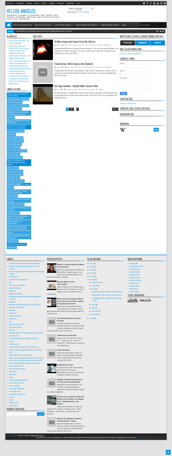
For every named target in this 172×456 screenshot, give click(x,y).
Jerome (58, 45)
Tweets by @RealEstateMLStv (131, 54)
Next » (115, 109)
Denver (36, 3)
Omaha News (135, 275)
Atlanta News (134, 292)
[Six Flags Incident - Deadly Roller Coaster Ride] (43, 94)
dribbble (161, 3)
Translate (85, 12)
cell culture (11, 134)
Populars (127, 42)
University (60, 3)
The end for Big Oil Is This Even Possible (23, 339)
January (95, 314)
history (19, 144)
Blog (124, 25)
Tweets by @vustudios (128, 103)
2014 (92, 280)
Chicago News (135, 278)
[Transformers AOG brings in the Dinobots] (43, 72)
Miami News (134, 289)
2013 (92, 318)
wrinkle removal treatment (16, 244)
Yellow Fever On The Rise (66, 335)
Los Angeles (20, 3)
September (96, 282)
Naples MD (134, 263)
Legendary (11, 154)
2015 (92, 276)
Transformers (19, 204)
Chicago (29, 3)
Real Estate (70, 3)
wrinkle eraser (12, 241)
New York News (135, 280)
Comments (142, 42)
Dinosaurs (11, 144)
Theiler (9, 204)
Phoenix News (135, 269)
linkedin (158, 3)
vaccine (10, 213)
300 (8, 99)
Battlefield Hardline (14, 109)
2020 (92, 267)
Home (8, 25)
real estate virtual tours (15, 181)
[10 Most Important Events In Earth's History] (43, 50)
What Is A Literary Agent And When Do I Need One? (17, 217)
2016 (92, 273)
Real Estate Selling (43, 25)
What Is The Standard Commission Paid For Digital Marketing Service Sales (47, 31)
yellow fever (11, 248)
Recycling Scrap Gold (22, 25)
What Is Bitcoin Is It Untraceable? (14, 222)
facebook (147, 3)
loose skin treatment (14, 157)
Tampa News (134, 283)
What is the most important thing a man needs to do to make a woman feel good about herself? (18, 230)
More (43, 3)
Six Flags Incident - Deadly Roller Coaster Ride (76, 86)
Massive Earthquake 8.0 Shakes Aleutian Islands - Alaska (16, 163)
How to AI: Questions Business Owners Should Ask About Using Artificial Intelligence (20, 63)
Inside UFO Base (13, 148)
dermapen (11, 141)
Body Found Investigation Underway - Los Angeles (16, 127)
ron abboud (26, 184)
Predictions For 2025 (15, 171)
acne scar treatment (14, 102)
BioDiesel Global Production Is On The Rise (25, 305)
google (151, 3)
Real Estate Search (63, 25)
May (93, 308)
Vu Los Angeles (21, 10)
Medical (52, 3)
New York (10, 3)
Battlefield (24, 106)
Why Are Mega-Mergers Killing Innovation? (24, 363)
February (95, 311)
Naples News (134, 286)
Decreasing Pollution (15, 138)
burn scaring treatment (15, 131)
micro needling (12, 168)
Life (18, 154)
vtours (17, 213)
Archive (157, 42)
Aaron (58, 89)
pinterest (165, 3)
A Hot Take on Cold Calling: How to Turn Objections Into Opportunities (19, 81)
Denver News (135, 272)
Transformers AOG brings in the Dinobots (73, 64)
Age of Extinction (72, 67)
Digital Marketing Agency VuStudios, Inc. (151, 438)
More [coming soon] (109, 25)
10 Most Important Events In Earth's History (74, 41)
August (94, 286)
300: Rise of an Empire (20, 99)
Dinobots (20, 141)
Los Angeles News (136, 266)
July (93, 289)
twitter (144, 3)
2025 (92, 263)
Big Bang (10, 117)
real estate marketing (15, 174)
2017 (92, 270)
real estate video (13, 178)
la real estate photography (16, 151)
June (94, 305)
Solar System (98, 45)
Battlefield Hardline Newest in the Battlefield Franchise (18, 113)
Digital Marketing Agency (86, 25)
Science (10, 187)
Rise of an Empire (13, 184)
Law (78, 3)
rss (154, 3)
